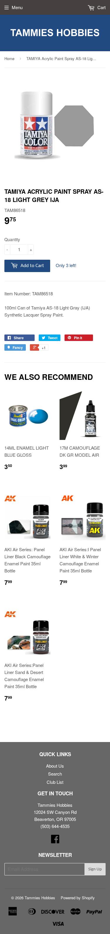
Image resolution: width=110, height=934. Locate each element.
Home (9, 58)
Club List (55, 782)
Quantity (12, 239)
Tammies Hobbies (40, 897)
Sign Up (95, 869)
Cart (101, 7)
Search (55, 774)
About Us (55, 766)
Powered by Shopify (78, 897)
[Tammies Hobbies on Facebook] (55, 840)
